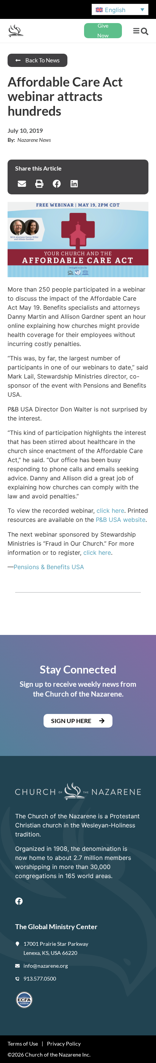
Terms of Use (23, 1043)
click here (110, 510)
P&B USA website (120, 519)
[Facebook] (19, 901)
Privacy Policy (64, 1043)
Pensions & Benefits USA (49, 567)
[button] (136, 30)
